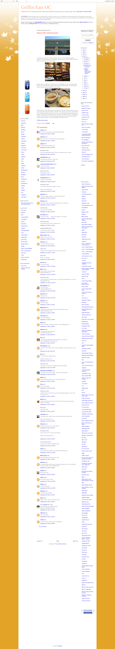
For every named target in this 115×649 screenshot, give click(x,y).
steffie (41, 377)
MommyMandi (43, 285)
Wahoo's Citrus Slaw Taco (88, 587)
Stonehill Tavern (85, 519)
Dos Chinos (84, 317)
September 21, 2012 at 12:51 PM (47, 297)
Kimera (83, 392)
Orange (22, 246)
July (85, 78)
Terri (41, 337)
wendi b (42, 477)
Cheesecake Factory (86, 266)
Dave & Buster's (85, 304)
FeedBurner (90, 42)
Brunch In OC (34, 23)
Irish (22, 161)
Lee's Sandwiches (86, 416)
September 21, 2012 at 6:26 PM (47, 319)
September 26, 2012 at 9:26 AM (47, 474)
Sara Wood (43, 315)
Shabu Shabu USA (86, 504)
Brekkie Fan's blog (86, 108)
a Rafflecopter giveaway (42, 120)
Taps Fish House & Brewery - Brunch (86, 538)
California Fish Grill (86, 239)
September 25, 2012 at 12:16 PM (47, 452)
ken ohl (42, 262)
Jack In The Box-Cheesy (87, 365)
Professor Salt (85, 147)
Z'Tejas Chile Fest (86, 598)
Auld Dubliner (85, 207)
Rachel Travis (43, 455)
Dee (41, 354)
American (23, 120)
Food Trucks (24, 150)
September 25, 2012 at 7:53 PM (47, 459)
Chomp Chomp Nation (87, 280)
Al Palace (84, 192)
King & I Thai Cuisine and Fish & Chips (87, 395)
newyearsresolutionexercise (47, 164)
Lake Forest (24, 239)
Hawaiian (23, 156)
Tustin (22, 255)
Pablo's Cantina (85, 455)
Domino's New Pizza (86, 314)
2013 (84, 54)
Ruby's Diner (84, 490)
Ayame (83, 209)
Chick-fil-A (84, 271)
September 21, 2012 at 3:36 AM (47, 218)
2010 (84, 92)
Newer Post (39, 541)
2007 (84, 98)
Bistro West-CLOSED (87, 224)
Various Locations (25, 257)
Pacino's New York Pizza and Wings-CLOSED (87, 458)
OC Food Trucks (85, 448)
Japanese (23, 165)
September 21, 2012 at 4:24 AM (47, 225)
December (86, 57)
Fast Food (23, 147)
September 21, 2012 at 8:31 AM (47, 259)
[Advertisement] (57, 535)
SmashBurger (85, 513)
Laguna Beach (24, 235)
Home (57, 541)
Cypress (23, 221)
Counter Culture (85, 115)
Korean (22, 167)
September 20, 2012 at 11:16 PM (47, 191)
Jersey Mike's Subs (86, 373)
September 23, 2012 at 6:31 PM (47, 421)
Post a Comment (42, 526)
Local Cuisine (85, 131)
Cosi (83, 295)
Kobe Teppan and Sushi (87, 400)
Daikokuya (84, 302)
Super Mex (84, 526)
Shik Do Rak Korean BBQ (87, 506)
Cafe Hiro (84, 236)
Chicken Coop (85, 276)
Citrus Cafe (23, 265)
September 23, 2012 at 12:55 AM (47, 374)
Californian (23, 136)
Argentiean (23, 123)
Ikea (83, 359)
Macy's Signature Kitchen (87, 420)
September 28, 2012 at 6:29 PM (47, 523)
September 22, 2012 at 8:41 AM (47, 351)
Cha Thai (84, 260)
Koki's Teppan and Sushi (87, 402)
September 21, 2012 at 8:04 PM (47, 326)
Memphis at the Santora (87, 435)
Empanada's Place (86, 326)
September (86, 63)
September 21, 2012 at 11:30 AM (47, 274)
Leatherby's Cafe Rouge (87, 414)
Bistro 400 (84, 222)
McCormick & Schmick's (87, 433)
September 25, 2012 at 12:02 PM (47, 445)
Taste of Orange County (87, 154)
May (85, 80)
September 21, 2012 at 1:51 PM (47, 304)
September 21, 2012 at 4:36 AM (47, 232)
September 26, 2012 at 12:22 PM (47, 488)
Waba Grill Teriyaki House (87, 582)
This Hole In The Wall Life (87, 161)
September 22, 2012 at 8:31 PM (47, 360)
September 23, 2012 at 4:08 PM (47, 404)
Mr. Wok (84, 444)
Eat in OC (84, 121)
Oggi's (83, 453)
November (86, 59)
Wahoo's (84, 584)
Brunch (22, 132)
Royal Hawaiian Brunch (87, 485)
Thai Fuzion (84, 552)
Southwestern (24, 183)
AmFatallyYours (44, 157)
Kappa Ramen (85, 388)
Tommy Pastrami (85, 569)
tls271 (41, 322)
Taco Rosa (84, 531)
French (22, 152)
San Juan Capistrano (26, 250)
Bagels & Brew (85, 212)
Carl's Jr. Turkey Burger (87, 251)
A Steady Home (44, 177)
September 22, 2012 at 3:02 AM (47, 343)
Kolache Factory (85, 405)
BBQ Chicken (85, 216)
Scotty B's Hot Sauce (87, 499)
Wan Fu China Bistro (86, 589)
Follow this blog (88, 612)
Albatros (84, 196)
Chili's (83, 278)
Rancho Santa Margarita (26, 248)
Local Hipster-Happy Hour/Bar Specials (86, 135)
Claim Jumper (85, 286)
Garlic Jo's (84, 340)
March (85, 84)
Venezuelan (23, 197)
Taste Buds (84, 547)
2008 (84, 96)
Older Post (75, 541)
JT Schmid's (84, 383)
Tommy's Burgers (86, 571)
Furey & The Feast (86, 127)
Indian (22, 159)
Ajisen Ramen (85, 189)
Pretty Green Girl (85, 145)
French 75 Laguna (86, 334)
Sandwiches (24, 179)
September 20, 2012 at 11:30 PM (47, 198)
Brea (22, 214)
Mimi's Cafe (84, 439)
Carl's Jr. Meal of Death (87, 247)
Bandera (84, 214)
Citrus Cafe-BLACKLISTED (85, 284)
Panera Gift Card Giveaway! (87, 66)
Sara (41, 384)
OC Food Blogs (85, 139)
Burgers (23, 134)
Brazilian (23, 127)
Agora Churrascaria (86, 184)
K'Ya (83, 385)
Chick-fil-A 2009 (85, 274)
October (86, 61)
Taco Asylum (85, 528)
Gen (83, 343)
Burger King (84, 232)
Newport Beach (24, 244)
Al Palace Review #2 (86, 194)
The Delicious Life (86, 156)
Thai (22, 192)
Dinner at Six (85, 119)
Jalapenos (84, 367)
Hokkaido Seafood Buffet (87, 355)
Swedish (23, 190)
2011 (84, 90)
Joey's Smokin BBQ (86, 375)
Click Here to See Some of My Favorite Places (27, 203)
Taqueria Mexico (85, 543)
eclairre (42, 130)
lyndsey (42, 470)
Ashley (42, 484)
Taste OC (84, 152)
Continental (23, 141)
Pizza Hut (84, 469)
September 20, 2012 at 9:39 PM (47, 168)
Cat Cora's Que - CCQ (87, 256)
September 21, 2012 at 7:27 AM (47, 252)
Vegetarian (23, 194)
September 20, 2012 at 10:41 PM (47, 181)
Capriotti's (84, 241)
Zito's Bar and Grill (86, 600)
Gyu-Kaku (84, 350)
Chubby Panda (85, 112)
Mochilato (84, 442)
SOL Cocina (84, 515)
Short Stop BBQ (85, 508)
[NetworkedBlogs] (88, 610)
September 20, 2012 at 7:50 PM (47, 140)
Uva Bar (83, 578)
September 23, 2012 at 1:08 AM (47, 381)
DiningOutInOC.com (40, 22)
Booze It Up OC (83, 22)
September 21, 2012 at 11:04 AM (47, 266)
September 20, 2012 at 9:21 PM (47, 161)
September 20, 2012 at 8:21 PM (47, 147)
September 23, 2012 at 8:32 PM (47, 427)
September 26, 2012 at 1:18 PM (47, 494)
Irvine (22, 232)
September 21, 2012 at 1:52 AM (47, 211)
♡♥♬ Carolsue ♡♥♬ (45, 504)
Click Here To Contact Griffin (84, 11)
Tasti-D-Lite (84, 550)
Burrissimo (84, 234)
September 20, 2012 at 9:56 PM (47, 174)
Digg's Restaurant (86, 312)
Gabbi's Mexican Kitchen (87, 338)
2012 (84, 56)
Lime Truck (84, 418)
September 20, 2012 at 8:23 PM (47, 154)
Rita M (41, 399)
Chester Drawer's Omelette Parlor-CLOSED (88, 269)
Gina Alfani (43, 214)
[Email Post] (53, 123)
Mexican (23, 172)
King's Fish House (86, 398)
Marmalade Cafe (85, 428)
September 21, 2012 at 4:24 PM (47, 312)
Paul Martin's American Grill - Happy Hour (87, 464)
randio (41, 519)
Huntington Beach (25, 230)
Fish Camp (84, 328)
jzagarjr (42, 143)
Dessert (23, 143)
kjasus (41, 497)
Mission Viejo (24, 241)
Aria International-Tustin (87, 205)
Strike (83, 522)
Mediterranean (24, 170)
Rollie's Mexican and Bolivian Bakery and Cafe (87, 480)
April (85, 82)
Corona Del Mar (24, 217)
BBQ (22, 125)
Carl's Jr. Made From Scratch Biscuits (86, 244)
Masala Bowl (85, 430)
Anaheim (23, 212)
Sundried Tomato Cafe (87, 524)
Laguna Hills (24, 237)
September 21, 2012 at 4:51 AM (47, 239)
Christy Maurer (43, 345)
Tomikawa (84, 563)
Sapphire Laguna (85, 497)
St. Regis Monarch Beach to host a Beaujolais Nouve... (87, 71)
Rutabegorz (84, 492)
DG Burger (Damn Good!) (87, 307)
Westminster (24, 259)
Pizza (22, 176)
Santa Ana (23, 252)
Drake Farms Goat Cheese (88, 319)
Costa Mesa (24, 219)
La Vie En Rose (85, 407)
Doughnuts (23, 145)
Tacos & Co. (84, 533)
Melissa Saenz (43, 235)
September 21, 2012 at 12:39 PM (47, 291)
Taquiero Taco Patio (86, 545)
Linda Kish (43, 414)
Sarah (41, 448)
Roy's (83, 482)
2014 (84, 52)
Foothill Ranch (24, 226)
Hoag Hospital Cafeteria (87, 353)
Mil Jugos (84, 437)
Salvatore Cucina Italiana (87, 495)
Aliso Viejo (23, 210)
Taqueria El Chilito (86, 541)
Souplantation (85, 517)
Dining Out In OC (85, 117)
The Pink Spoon (85, 159)
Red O (83, 477)
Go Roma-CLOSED (86, 348)
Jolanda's (84, 381)
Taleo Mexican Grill (86, 535)
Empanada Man (85, 323)
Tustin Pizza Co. (85, 576)
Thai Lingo (84, 554)
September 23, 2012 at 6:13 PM (47, 411)
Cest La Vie (84, 258)
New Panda (84, 446)
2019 (84, 50)
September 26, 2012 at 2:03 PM (47, 501)
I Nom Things (85, 129)
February (86, 86)
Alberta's (84, 198)
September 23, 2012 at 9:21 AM (47, 388)
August (85, 76)
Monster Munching (86, 137)
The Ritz (84, 559)
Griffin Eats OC (36, 7)
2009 (84, 94)
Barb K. (42, 269)
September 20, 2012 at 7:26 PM (47, 133)
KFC (83, 390)
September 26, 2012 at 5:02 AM (47, 467)
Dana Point (23, 223)
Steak (22, 188)
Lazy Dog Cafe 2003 (86, 409)
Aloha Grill (84, 200)
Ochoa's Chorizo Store (87, 451)
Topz (83, 573)
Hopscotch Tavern (86, 357)
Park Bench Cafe (85, 461)
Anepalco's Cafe (85, 203)
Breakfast (23, 129)
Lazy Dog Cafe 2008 (86, 411)
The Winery (84, 561)
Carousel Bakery (85, 253)
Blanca (83, 230)
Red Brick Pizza (85, 474)
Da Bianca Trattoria (86, 300)
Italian (22, 163)
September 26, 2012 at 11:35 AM (47, 481)
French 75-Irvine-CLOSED (88, 336)
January (86, 88)
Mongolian (23, 174)
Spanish (23, 185)
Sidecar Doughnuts (86, 510)
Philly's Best (84, 466)
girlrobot (42, 194)
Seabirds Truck (85, 501)
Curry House (84, 298)
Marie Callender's (85, 426)
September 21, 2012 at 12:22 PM (47, 282)
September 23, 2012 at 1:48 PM (47, 396)
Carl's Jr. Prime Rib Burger (88, 249)
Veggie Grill (84, 580)
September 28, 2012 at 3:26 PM (47, 516)
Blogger (60, 645)
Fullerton (23, 228)
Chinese (23, 138)
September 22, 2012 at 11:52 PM (47, 367)
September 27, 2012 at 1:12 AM (47, 510)
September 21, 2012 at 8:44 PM (47, 334)
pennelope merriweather (46, 370)
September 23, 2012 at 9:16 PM (47, 439)
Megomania (43, 307)
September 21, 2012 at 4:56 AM (47, 245)
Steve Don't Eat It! (86, 150)
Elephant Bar (85, 321)
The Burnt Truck (85, 556)
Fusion (22, 154)
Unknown (42, 136)
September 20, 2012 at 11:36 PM (47, 204)
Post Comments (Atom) (60, 543)
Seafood (23, 181)
